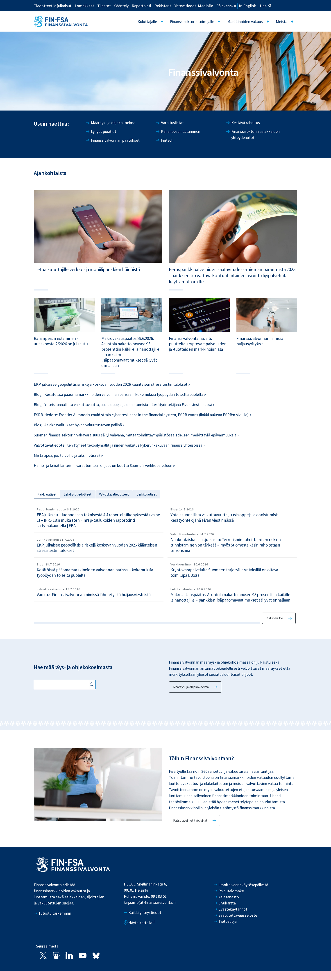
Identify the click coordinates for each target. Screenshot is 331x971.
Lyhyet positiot (103, 131)
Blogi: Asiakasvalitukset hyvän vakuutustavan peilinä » (79, 424)
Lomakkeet (84, 5)
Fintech (167, 140)
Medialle (205, 5)
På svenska (226, 5)
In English (247, 5)
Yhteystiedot (185, 5)
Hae (263, 5)
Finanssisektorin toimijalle (192, 21)
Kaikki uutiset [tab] (47, 494)
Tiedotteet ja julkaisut (52, 5)
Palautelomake (231, 890)
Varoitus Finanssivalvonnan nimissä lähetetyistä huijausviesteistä (94, 594)
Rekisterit (162, 5)
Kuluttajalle (147, 21)
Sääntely (121, 5)
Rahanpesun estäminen (180, 131)
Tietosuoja (227, 921)
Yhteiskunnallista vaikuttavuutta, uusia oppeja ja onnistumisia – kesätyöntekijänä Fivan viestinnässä (226, 517)
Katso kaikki (274, 618)
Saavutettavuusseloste (237, 915)
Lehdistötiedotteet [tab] (77, 494)
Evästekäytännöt (232, 909)
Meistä (281, 21)
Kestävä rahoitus (245, 122)
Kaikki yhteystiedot (144, 912)
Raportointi (141, 5)
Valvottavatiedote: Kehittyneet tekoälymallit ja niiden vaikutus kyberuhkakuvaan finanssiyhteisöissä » (119, 445)
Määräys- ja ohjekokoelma (113, 122)
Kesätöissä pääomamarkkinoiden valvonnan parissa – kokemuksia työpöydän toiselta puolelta (95, 572)
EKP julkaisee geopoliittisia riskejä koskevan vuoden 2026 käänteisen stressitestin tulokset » (112, 384)
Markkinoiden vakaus (245, 21)
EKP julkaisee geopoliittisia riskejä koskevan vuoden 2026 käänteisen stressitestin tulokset (97, 547)
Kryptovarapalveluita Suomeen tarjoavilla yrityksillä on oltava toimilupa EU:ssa (224, 572)
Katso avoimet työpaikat (190, 820)
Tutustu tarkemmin (54, 913)
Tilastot (104, 5)
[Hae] (92, 685)
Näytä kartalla (140, 922)
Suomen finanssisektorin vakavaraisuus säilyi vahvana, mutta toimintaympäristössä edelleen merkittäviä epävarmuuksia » (136, 435)
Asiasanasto (228, 897)
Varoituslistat (172, 122)
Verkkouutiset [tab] (147, 494)
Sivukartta (227, 903)
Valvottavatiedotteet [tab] (114, 494)
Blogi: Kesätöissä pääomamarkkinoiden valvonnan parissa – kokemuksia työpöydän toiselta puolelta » (120, 394)
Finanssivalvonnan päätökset (115, 140)
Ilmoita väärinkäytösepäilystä (243, 884)
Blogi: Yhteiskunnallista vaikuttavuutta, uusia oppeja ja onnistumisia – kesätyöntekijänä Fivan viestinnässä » (124, 404)
